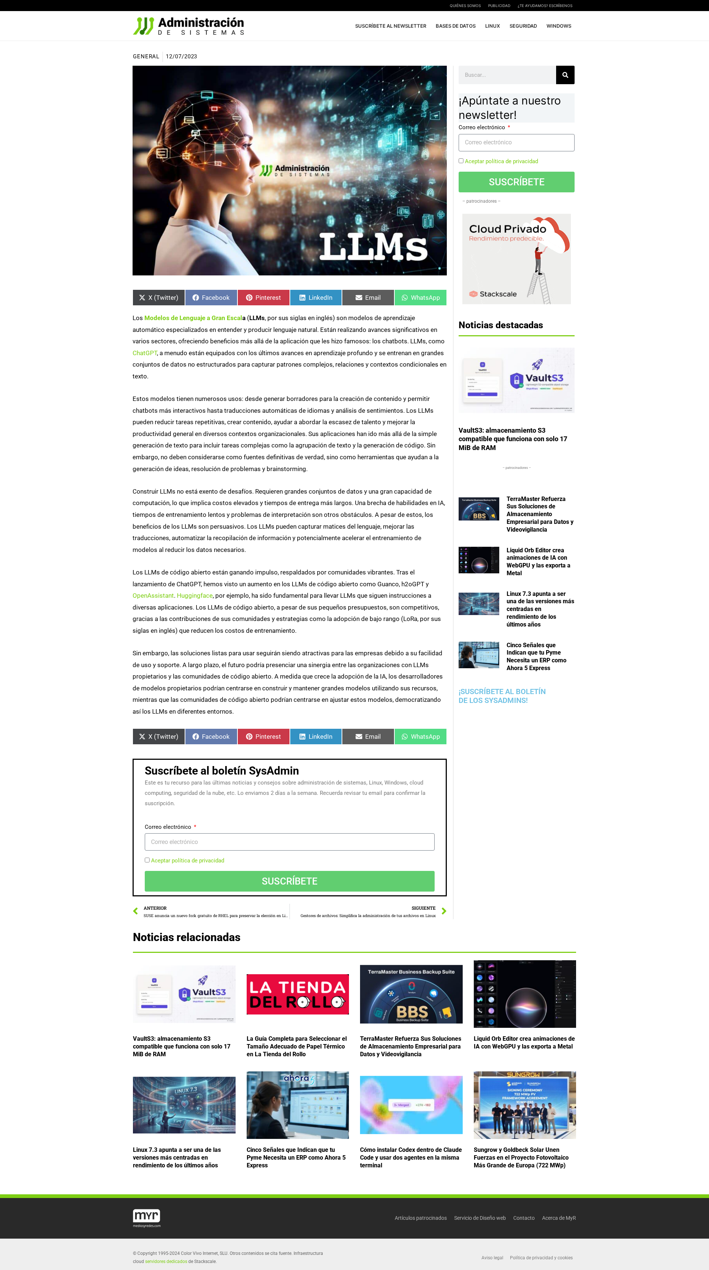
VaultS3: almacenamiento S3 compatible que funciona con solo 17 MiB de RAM (513, 439)
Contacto (524, 1218)
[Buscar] (565, 75)
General (146, 56)
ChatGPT (145, 352)
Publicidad (499, 5)
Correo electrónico (169, 827)
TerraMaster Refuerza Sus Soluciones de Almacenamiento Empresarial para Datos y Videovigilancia (540, 514)
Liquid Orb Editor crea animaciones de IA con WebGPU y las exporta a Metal (539, 562)
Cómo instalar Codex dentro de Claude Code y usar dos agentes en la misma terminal (411, 1157)
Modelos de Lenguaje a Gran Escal (193, 318)
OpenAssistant (153, 595)
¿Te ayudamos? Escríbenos (545, 5)
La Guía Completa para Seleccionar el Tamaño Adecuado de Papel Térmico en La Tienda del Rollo (297, 1046)
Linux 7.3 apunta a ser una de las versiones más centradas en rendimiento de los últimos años (540, 609)
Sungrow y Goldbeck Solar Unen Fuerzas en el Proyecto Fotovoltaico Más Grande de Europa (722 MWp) (521, 1157)
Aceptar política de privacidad (187, 860)
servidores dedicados (166, 1261)
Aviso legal (492, 1257)
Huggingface (195, 595)
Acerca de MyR (559, 1218)
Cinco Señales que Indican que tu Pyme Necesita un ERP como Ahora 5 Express (536, 657)
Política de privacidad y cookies (541, 1257)
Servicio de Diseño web (480, 1218)
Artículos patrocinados (421, 1218)
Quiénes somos (465, 5)
